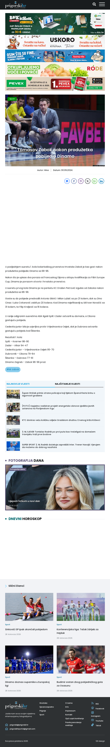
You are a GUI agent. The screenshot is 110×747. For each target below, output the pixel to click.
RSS (97, 704)
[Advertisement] (55, 205)
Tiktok (98, 725)
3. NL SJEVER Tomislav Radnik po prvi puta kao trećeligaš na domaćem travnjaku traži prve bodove (58, 433)
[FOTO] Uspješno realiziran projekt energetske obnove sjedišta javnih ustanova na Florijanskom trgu (58, 407)
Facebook (100, 708)
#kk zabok (13, 369)
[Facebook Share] (74, 181)
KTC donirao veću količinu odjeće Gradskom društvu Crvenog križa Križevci (61, 420)
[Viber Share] (81, 181)
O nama (68, 703)
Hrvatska (43, 703)
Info (67, 707)
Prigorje (43, 711)
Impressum (70, 711)
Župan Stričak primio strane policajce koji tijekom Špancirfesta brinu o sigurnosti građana (58, 394)
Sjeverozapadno (47, 707)
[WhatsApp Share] (94, 181)
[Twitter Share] (87, 181)
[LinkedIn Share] (101, 181)
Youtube (99, 721)
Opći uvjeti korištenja (74, 718)
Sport (12, 98)
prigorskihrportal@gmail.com (22, 729)
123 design (100, 741)
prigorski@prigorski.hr (19, 725)
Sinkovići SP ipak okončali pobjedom (26, 629)
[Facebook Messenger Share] (67, 181)
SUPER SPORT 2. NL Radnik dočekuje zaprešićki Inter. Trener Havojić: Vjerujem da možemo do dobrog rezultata (61, 446)
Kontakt (68, 714)
